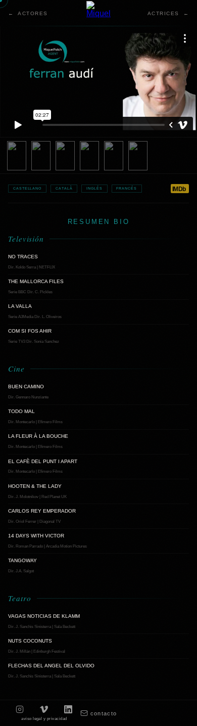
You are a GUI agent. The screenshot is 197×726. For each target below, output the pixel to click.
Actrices (163, 13)
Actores (32, 13)
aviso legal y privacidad (44, 718)
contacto (103, 713)
